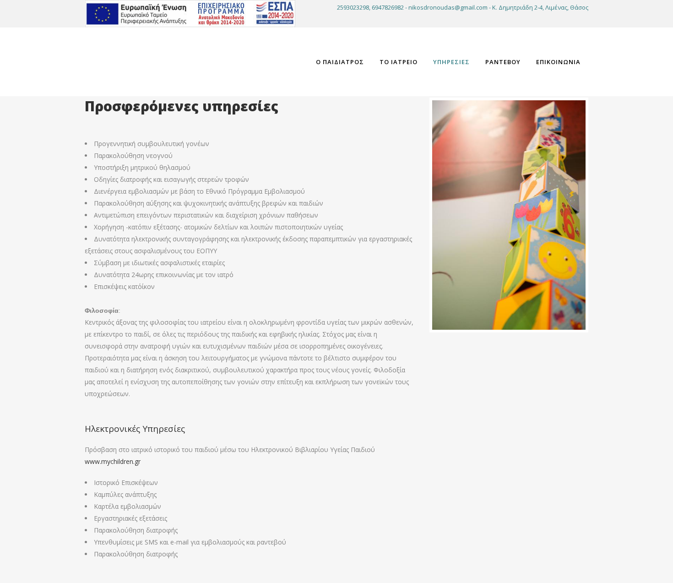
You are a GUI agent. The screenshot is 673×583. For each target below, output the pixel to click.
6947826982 (388, 7)
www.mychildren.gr (113, 461)
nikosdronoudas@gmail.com (448, 7)
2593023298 (353, 7)
